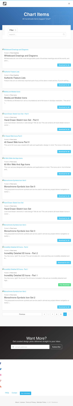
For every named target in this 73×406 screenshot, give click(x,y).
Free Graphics (14, 53)
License (22, 402)
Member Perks (41, 402)
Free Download (64, 285)
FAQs (7, 393)
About (17, 402)
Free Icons (13, 95)
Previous (22, 314)
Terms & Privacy (31, 402)
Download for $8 (64, 107)
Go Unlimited (25, 393)
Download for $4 (64, 65)
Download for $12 (63, 262)
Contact (14, 393)
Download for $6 (64, 174)
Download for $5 (64, 85)
